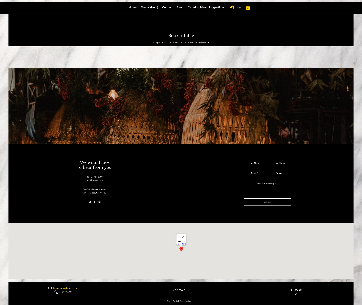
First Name (255, 163)
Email (254, 173)
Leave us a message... (267, 183)
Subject (279, 173)
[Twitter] (90, 202)
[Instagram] (99, 202)
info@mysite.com (95, 180)
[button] (247, 7)
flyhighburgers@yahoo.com (66, 288)
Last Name (280, 163)
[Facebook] (94, 202)
